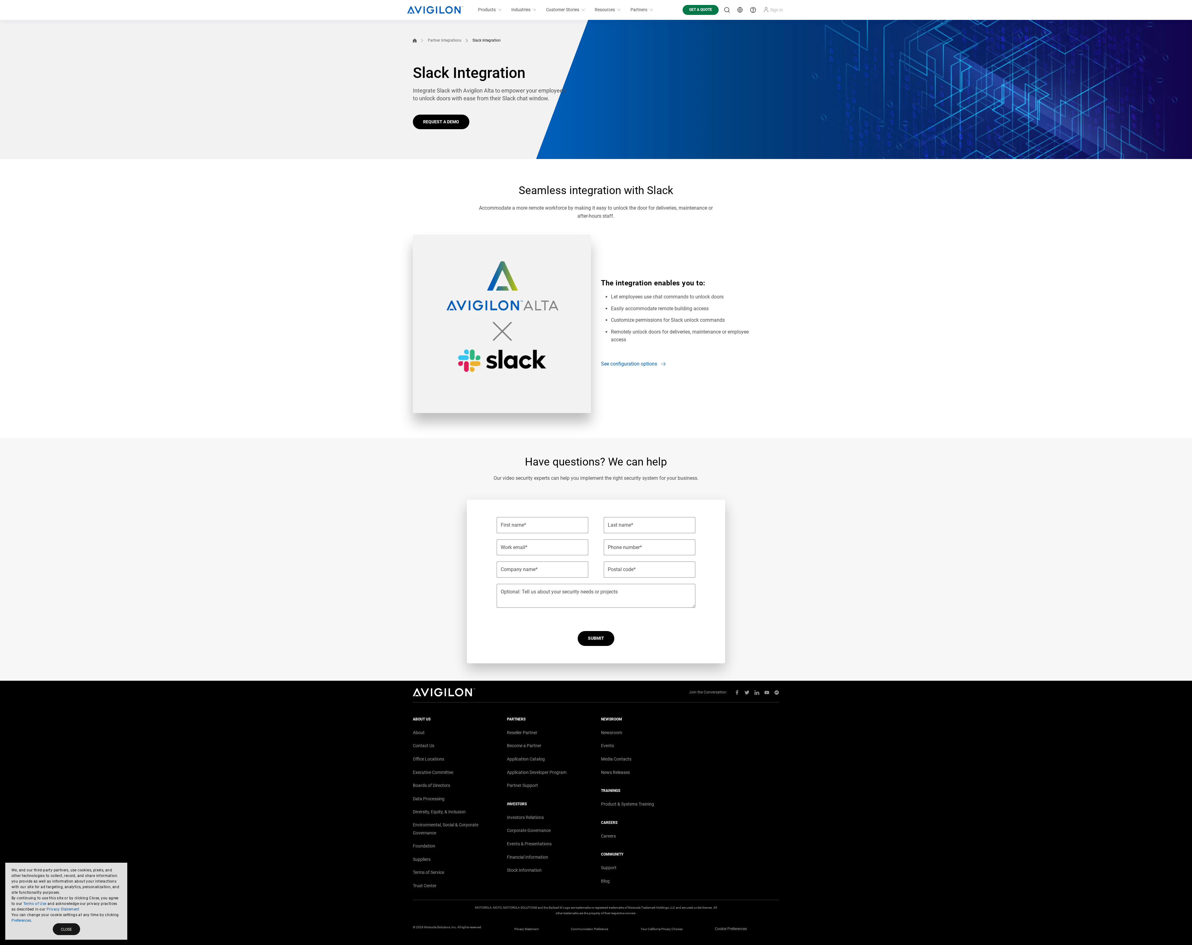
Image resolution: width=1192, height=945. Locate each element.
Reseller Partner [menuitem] (522, 732)
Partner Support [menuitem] (522, 785)
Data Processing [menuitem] (429, 798)
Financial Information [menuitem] (527, 857)
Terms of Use (35, 904)
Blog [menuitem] (605, 881)
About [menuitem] (419, 732)
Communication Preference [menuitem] (589, 929)
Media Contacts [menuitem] (616, 758)
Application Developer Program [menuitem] (537, 772)
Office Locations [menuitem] (428, 758)
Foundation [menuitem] (424, 845)
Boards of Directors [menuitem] (431, 785)
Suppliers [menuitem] (422, 859)
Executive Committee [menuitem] (433, 772)
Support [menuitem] (608, 867)
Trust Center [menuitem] (424, 885)
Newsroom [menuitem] (611, 732)
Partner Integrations (444, 40)
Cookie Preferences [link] (731, 929)
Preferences (21, 920)
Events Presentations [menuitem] (529, 843)
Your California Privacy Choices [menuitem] (662, 929)
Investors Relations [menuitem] (525, 817)
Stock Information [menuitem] (524, 870)
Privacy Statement (63, 909)
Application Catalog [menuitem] (526, 758)
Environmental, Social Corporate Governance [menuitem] (445, 828)
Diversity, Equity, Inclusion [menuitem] (439, 811)
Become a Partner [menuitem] (524, 745)
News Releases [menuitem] (615, 772)
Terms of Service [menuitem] (428, 872)
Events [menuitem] (607, 745)
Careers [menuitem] (608, 836)
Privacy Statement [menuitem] (526, 929)
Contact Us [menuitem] (423, 745)
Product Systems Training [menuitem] (627, 804)
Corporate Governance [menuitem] (529, 830)
